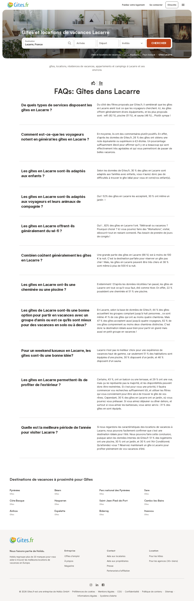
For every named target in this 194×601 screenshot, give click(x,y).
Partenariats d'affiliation (118, 570)
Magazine (69, 566)
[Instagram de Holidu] (91, 585)
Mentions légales (106, 591)
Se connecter (155, 4)
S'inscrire (171, 4)
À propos (68, 561)
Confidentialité (132, 591)
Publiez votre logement (133, 4)
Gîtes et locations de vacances (106, 54)
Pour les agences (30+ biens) (163, 561)
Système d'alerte (108, 595)
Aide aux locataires (116, 556)
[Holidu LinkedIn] (97, 585)
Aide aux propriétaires (117, 561)
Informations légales (87, 595)
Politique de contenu (152, 591)
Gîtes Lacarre (165, 54)
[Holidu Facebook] (103, 585)
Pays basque (148, 54)
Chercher (158, 43)
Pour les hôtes (156, 556)
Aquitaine (134, 54)
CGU (119, 591)
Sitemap (169, 591)
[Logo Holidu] (22, 5)
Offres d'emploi (71, 556)
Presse (110, 566)
